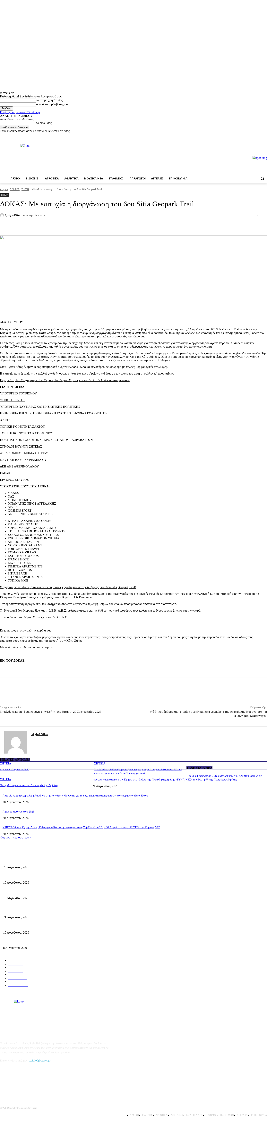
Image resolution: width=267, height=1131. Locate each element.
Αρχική (4, 189)
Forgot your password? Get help (20, 112)
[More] (66, 225)
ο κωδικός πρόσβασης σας (52, 104)
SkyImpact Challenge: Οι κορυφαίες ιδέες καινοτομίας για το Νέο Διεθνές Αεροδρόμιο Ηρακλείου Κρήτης (62, 926)
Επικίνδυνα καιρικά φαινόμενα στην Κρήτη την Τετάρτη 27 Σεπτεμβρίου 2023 (50, 712)
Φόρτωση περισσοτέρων (15, 837)
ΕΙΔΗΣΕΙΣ (15, 189)
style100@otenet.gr (39, 1060)
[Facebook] (259, 135)
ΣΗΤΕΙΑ (25, 189)
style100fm (14, 215)
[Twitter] (52, 225)
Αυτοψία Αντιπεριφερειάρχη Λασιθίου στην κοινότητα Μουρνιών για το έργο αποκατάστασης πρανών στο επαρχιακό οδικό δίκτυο (75, 795)
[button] (262, 178)
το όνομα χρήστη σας (49, 100)
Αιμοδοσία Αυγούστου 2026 (14, 769)
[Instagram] (265, 135)
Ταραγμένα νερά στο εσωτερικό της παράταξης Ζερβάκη (29, 785)
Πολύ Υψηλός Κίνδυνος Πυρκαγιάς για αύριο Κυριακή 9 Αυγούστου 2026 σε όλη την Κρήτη (55, 941)
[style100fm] (2, 215)
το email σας (44, 123)
